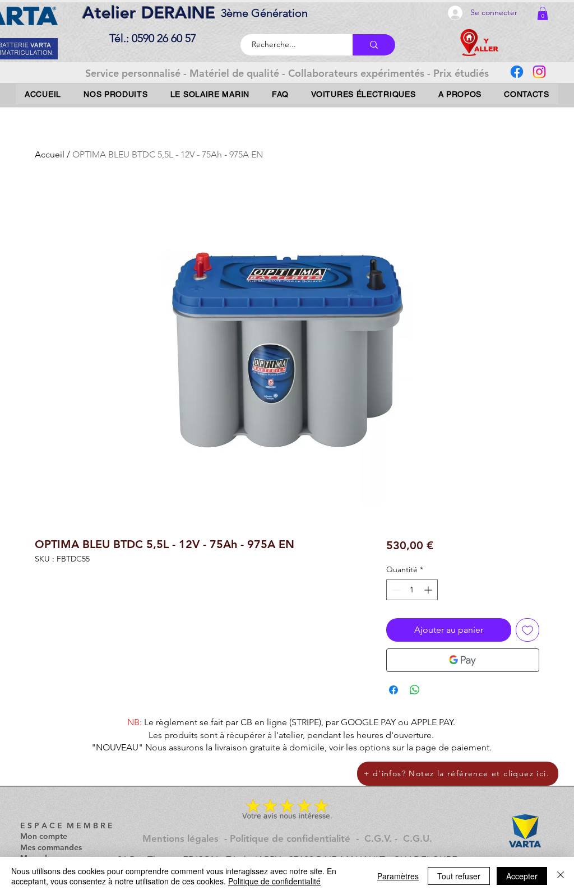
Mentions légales (180, 838)
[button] (542, 13)
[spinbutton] (412, 590)
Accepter (522, 876)
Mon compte (43, 836)
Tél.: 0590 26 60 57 (152, 38)
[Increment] (429, 590)
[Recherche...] (374, 44)
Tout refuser (458, 876)
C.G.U (416, 838)
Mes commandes (51, 847)
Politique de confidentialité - (297, 838)
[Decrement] (395, 590)
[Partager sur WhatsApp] (415, 690)
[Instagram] (539, 71)
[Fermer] (560, 876)
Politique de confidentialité (274, 881)
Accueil (49, 154)
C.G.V (376, 838)
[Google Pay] (462, 660)
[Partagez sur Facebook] (393, 690)
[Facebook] (516, 71)
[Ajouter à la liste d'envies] (527, 630)
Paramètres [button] (398, 876)
